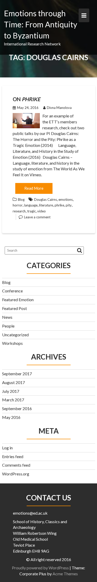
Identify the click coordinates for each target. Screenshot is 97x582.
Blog (21, 199)
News (7, 317)
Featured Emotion (18, 299)
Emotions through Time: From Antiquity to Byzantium (40, 24)
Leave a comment (37, 217)
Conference (12, 290)
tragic (31, 211)
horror (18, 205)
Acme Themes (65, 573)
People (8, 325)
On (26, 99)
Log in (7, 447)
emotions (65, 199)
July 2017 (10, 391)
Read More (33, 188)
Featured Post (14, 308)
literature (46, 205)
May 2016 (11, 417)
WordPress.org (15, 473)
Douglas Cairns (45, 199)
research (19, 211)
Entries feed (12, 456)
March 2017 (13, 399)
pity (69, 205)
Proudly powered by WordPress (40, 567)
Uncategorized (15, 334)
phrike (59, 205)
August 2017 (13, 382)
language (31, 205)
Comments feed (16, 465)
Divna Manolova (59, 108)
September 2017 (17, 373)
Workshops (12, 343)
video (41, 211)
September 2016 (17, 408)
